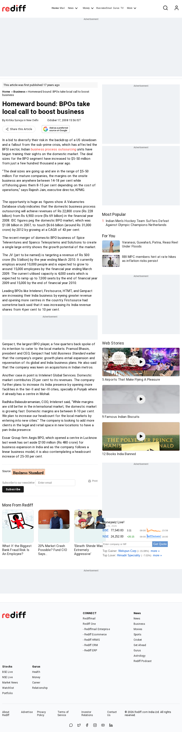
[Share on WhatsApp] (71, 725)
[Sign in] (176, 8)
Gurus (116, 8)
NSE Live (7, 677)
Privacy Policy (41, 714)
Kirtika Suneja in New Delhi (22, 120)
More (129, 8)
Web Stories (113, 343)
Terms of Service (63, 714)
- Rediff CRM (90, 645)
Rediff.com (141, 712)
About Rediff (6, 714)
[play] (140, 362)
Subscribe (13, 489)
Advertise (27, 712)
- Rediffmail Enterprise (96, 629)
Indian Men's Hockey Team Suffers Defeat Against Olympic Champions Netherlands (137, 223)
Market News (10, 682)
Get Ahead (140, 645)
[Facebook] (87, 725)
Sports (138, 634)
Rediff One (89, 623)
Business (19, 91)
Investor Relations (87, 714)
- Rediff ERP (90, 650)
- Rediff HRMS (91, 639)
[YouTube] (103, 725)
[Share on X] (79, 725)
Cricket (138, 639)
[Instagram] (95, 725)
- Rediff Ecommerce (95, 634)
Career (36, 682)
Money (86, 8)
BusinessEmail (104, 8)
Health (36, 672)
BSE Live (7, 672)
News (71, 8)
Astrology (140, 655)
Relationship (39, 687)
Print (95, 481)
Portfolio (7, 693)
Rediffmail (89, 618)
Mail (62, 8)
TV (122, 8)
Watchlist (8, 687)
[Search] (165, 8)
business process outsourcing (53, 149)
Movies (138, 629)
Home (55, 8)
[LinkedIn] (111, 725)
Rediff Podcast (143, 661)
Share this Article (21, 129)
